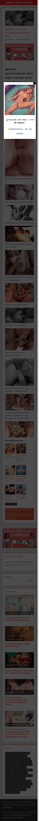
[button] (34, 83)
